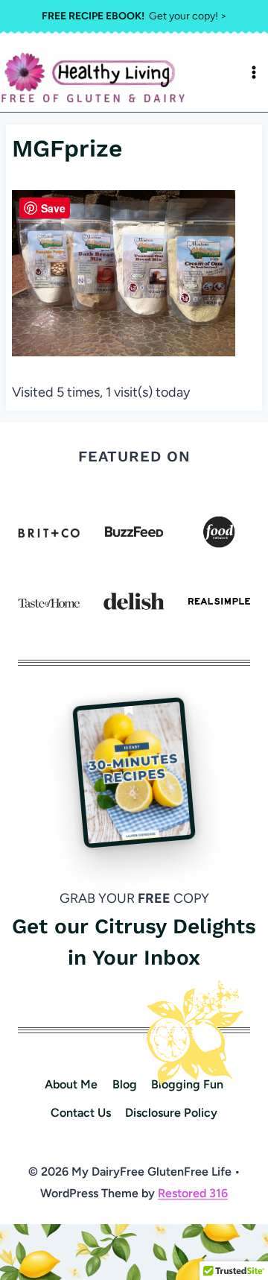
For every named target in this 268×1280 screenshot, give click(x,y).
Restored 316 (193, 1193)
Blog (124, 1084)
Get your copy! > (134, 16)
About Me (71, 1084)
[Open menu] (254, 72)
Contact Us (81, 1113)
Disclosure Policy (171, 1113)
